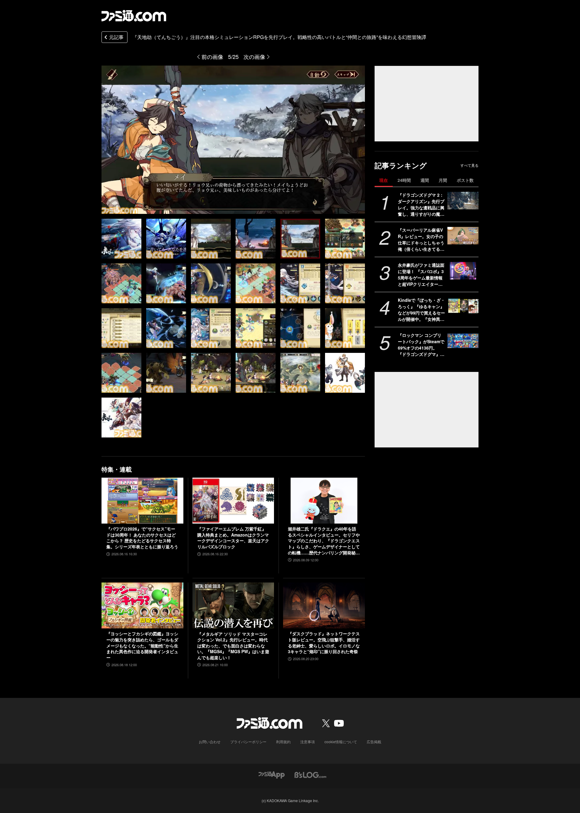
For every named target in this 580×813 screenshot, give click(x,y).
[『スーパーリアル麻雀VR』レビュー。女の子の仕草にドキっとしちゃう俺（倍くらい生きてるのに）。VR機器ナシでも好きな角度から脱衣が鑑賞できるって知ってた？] (462, 235)
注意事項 (307, 741)
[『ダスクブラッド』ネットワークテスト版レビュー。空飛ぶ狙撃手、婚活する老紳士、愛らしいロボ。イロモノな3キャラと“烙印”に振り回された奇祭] (324, 605)
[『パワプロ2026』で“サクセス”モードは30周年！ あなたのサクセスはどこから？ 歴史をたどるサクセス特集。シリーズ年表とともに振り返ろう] (142, 501)
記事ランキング (401, 165)
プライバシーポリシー (248, 741)
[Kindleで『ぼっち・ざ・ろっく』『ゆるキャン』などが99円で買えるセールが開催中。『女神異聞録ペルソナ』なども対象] (462, 306)
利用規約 (283, 741)
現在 (383, 180)
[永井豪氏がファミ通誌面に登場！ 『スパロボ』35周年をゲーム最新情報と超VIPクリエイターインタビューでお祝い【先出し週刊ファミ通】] (462, 270)
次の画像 (254, 56)
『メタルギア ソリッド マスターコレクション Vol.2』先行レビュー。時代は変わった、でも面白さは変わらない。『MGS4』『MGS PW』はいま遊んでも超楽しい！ (233, 645)
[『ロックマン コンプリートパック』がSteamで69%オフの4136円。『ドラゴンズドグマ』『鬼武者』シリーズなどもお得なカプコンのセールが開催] (462, 341)
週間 (424, 180)
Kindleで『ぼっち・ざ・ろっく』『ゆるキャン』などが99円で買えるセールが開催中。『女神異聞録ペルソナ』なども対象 (421, 309)
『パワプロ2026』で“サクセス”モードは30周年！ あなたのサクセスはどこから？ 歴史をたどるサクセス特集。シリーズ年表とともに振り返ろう (142, 538)
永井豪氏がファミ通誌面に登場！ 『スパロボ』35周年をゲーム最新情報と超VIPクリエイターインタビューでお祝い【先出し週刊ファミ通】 (421, 274)
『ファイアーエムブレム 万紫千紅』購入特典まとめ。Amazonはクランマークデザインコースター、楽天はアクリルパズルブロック (233, 538)
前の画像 (212, 56)
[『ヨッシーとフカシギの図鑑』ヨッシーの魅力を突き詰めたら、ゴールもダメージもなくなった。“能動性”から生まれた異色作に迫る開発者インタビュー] (142, 605)
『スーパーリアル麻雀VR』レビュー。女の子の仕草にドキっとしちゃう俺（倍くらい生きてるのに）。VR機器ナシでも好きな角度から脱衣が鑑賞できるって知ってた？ (421, 239)
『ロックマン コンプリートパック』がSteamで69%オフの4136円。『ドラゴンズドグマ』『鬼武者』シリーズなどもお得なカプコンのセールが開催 (421, 344)
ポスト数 (465, 180)
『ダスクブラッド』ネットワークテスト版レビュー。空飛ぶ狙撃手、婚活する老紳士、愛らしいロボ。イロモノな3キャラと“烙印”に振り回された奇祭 (324, 642)
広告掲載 (374, 741)
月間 (443, 180)
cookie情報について (340, 741)
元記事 (116, 37)
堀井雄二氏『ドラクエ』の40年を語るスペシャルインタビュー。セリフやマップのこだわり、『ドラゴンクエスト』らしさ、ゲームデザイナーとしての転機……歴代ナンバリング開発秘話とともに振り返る (324, 541)
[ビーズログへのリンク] (310, 774)
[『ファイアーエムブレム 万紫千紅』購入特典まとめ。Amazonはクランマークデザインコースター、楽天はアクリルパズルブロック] (233, 501)
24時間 (404, 180)
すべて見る (469, 165)
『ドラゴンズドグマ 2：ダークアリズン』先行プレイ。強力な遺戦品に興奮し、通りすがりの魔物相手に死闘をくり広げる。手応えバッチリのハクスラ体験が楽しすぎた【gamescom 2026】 (421, 204)
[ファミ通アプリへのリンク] (272, 774)
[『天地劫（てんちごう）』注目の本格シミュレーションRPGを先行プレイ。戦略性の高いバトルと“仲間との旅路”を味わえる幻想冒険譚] (121, 239)
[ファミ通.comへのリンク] (134, 15)
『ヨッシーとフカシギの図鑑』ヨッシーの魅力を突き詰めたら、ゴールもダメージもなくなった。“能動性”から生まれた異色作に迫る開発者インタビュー (142, 645)
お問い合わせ (210, 741)
